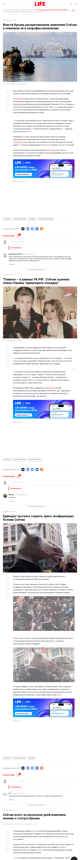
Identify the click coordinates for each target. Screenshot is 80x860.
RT (29, 131)
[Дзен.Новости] (23, 229)
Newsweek (51, 150)
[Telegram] (32, 229)
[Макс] (28, 229)
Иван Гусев (18, 720)
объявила (50, 388)
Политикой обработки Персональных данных (52, 10)
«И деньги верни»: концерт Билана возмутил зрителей (39, 825)
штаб (59, 695)
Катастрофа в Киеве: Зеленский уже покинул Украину (14, 817)
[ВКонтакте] (37, 229)
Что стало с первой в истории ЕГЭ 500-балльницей (61, 826)
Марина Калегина (20, 181)
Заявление (17, 99)
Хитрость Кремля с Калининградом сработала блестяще (64, 817)
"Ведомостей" (18, 142)
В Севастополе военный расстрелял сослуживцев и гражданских (39, 817)
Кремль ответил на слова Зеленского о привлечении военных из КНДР (15, 826)
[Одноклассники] (42, 229)
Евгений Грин (18, 422)
